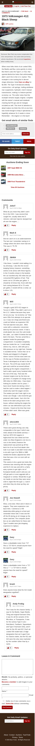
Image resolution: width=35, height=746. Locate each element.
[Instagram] (22, 728)
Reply (14, 225)
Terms (21, 737)
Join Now (8, 6)
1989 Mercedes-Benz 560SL (17, 175)
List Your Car (26, 6)
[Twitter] (13, 728)
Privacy (14, 737)
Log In (16, 6)
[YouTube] (26, 728)
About (6, 735)
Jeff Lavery (9, 24)
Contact (12, 735)
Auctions (19, 735)
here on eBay (24, 82)
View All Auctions (17, 187)
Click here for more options (17, 156)
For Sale (24, 11)
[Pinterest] (17, 728)
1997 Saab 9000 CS (14, 168)
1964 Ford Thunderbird (16, 182)
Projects (10, 128)
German (23, 128)
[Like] (5, 225)
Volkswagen (12, 125)
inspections (27, 59)
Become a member (9, 682)
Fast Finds (26, 735)
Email (31, 695)
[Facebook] (9, 728)
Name (4, 691)
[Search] (32, 2)
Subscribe (10, 703)
